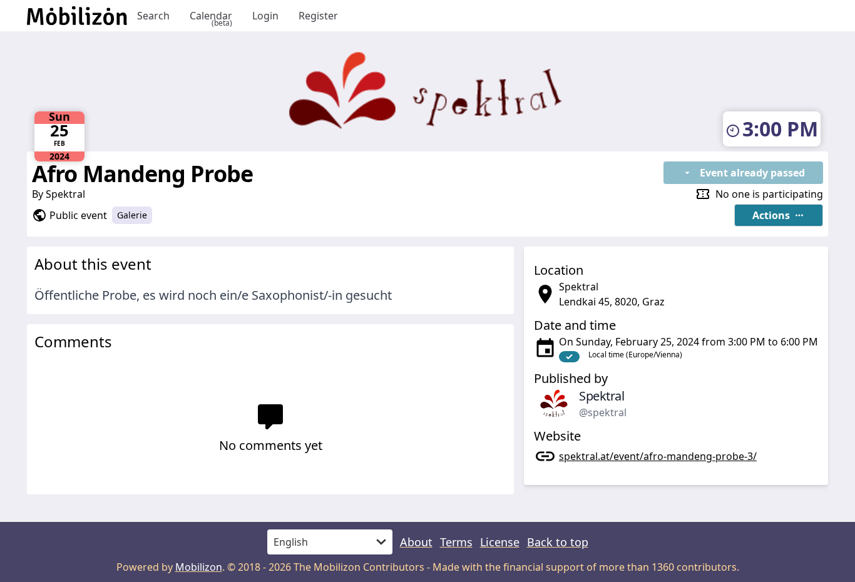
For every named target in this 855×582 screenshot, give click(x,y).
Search (153, 16)
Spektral (65, 194)
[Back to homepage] (77, 15)
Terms (456, 541)
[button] (778, 215)
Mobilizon (198, 567)
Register (318, 16)
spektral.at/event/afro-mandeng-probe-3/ (658, 456)
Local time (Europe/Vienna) (635, 354)
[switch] (569, 356)
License (500, 541)
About (416, 541)
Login (265, 16)
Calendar (211, 16)
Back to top (557, 541)
